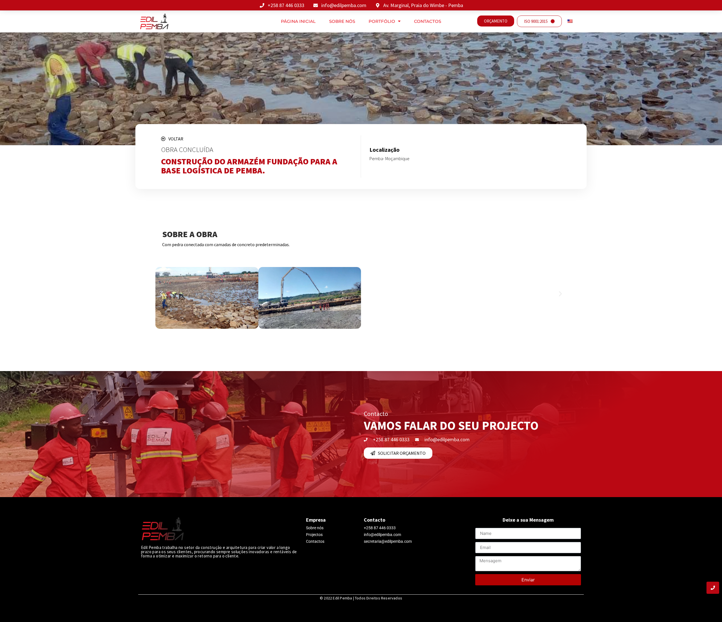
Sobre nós (342, 21)
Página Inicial (298, 21)
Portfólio (382, 21)
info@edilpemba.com (382, 534)
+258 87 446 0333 (380, 528)
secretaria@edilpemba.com (388, 541)
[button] (161, 293)
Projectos (314, 534)
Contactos (427, 21)
